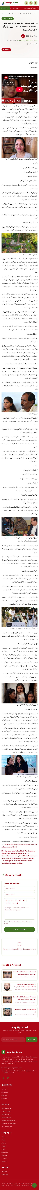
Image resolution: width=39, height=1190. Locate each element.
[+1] (26, 901)
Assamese (5, 1152)
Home (4, 14)
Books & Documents (9, 1123)
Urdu (3, 1137)
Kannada (4, 1155)
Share (7, 50)
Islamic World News (8, 1120)
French (4, 1161)
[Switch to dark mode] (31, 3)
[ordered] (6, 903)
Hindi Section (6, 1117)
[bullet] (9, 903)
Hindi (3, 1140)
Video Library (6, 1111)
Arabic (4, 1143)
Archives (4, 1098)
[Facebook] (3, 1078)
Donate (4, 1171)
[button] (15, 901)
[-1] (24, 901)
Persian (4, 1158)
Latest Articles (6, 1108)
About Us (5, 1092)
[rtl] (20, 901)
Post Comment (21, 929)
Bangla (4, 1146)
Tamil (3, 1149)
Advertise (5, 1174)
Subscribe (31, 1039)
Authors (4, 1095)
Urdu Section (13, 14)
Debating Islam (7, 1127)
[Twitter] (8, 1078)
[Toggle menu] (35, 3)
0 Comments (33, 44)
